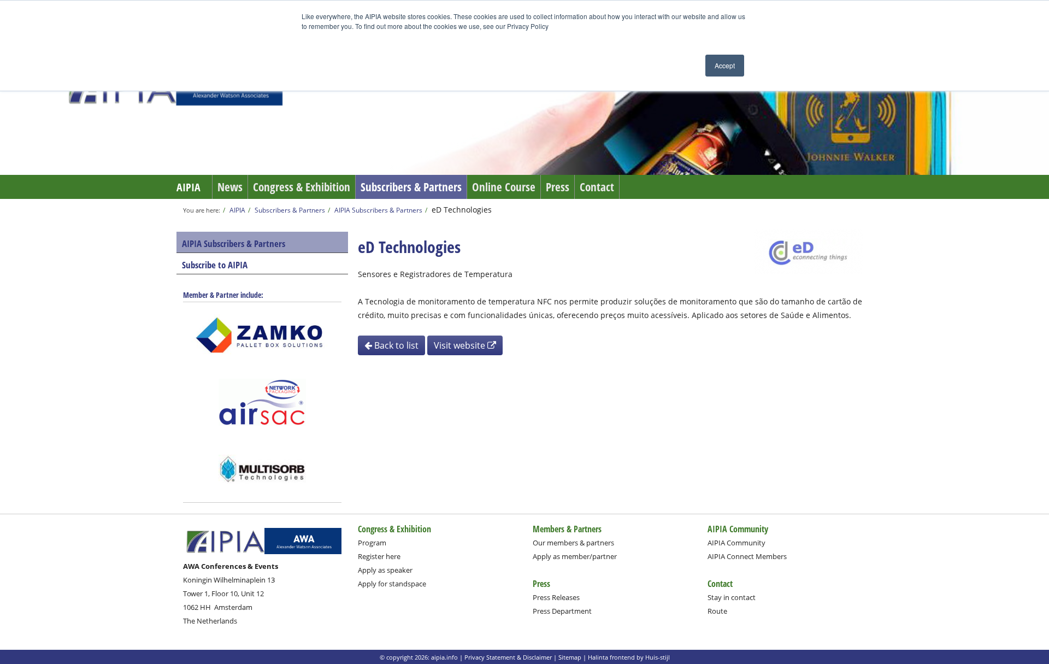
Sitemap (569, 657)
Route (717, 611)
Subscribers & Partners (411, 187)
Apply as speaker (385, 570)
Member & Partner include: (223, 295)
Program (372, 543)
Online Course (503, 187)
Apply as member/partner (575, 556)
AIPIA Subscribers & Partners (378, 209)
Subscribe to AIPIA (214, 264)
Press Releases (556, 597)
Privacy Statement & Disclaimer (508, 657)
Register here (379, 556)
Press (557, 187)
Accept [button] (725, 65)
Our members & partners (573, 543)
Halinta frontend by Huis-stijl (629, 657)
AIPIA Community (736, 543)
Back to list (395, 345)
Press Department (562, 611)
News (230, 187)
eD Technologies (462, 209)
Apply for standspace (392, 584)
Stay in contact (732, 597)
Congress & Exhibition (301, 187)
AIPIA (188, 187)
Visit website (460, 345)
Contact (597, 187)
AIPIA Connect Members (747, 556)
